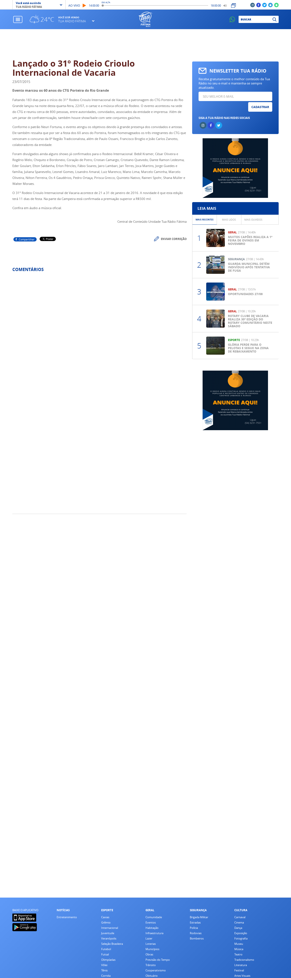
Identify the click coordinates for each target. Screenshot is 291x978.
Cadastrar (260, 107)
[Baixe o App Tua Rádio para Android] (276, 5)
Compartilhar (27, 239)
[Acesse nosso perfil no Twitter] (264, 5)
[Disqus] (99, 332)
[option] (204, 220)
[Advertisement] (145, 44)
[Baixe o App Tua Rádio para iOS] (270, 5)
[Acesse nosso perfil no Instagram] (252, 5)
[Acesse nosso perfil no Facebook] (258, 5)
